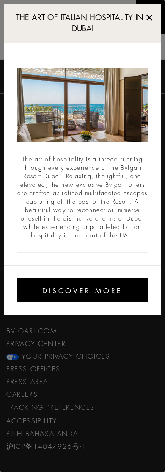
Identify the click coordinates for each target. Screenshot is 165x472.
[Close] (149, 16)
